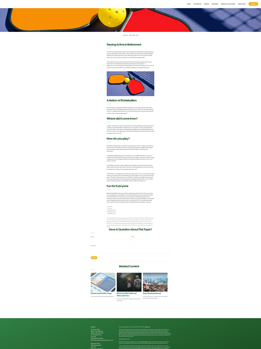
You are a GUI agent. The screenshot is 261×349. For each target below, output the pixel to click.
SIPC (146, 341)
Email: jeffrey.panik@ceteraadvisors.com (102, 340)
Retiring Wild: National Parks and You (126, 294)
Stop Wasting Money (152, 293)
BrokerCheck (147, 327)
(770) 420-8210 (99, 331)
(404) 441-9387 (99, 333)
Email (132, 236)
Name (92, 236)
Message (93, 245)
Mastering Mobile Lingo (101, 293)
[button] (189, 4)
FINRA (143, 341)
